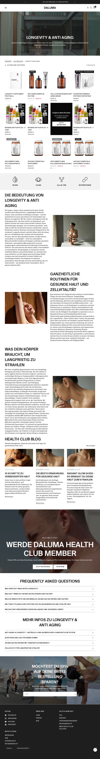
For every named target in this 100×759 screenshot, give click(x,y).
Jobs (38, 715)
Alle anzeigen (90, 445)
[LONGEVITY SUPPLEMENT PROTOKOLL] (16, 80)
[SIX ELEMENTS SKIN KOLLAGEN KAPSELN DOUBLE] (61, 147)
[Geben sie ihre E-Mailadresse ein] (75, 694)
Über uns (40, 711)
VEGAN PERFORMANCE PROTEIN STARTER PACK (82, 95)
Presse (39, 718)
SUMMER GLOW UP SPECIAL (55, 2)
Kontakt (62, 718)
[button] (43, 567)
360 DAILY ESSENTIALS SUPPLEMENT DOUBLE (81, 162)
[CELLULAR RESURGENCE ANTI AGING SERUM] (61, 80)
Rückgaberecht (65, 723)
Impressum (9, 735)
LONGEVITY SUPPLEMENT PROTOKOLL (14, 95)
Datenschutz (10, 741)
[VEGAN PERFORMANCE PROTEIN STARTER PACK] (84, 80)
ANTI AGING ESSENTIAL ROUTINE (36, 95)
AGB (6, 738)
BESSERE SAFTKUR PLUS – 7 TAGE (83, 129)
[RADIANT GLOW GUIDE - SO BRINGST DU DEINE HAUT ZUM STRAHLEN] (81, 458)
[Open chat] (95, 750)
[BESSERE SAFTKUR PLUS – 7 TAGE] (84, 114)
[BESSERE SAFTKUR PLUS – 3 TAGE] (16, 114)
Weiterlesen (9, 496)
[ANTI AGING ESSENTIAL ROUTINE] (39, 80)
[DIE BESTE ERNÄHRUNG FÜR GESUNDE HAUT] (50, 458)
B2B (37, 721)
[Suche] (91, 7)
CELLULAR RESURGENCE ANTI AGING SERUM (61, 95)
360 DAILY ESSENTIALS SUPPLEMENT (36, 162)
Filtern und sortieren (16, 65)
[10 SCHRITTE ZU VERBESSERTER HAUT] (19, 458)
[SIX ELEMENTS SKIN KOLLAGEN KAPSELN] (16, 147)
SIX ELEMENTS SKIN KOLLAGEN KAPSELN (12, 162)
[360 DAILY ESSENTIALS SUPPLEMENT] (39, 147)
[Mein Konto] (87, 7)
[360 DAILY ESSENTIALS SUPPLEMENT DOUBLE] (84, 147)
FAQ (60, 715)
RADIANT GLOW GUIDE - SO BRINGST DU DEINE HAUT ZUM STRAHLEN (80, 476)
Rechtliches (10, 731)
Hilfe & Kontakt (66, 711)
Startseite (8, 61)
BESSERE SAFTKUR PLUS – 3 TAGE (15, 129)
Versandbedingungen (68, 721)
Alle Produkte (18, 61)
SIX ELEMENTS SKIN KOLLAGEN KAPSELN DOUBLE (61, 162)
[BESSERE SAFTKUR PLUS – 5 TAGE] (39, 114)
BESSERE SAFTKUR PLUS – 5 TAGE (38, 129)
